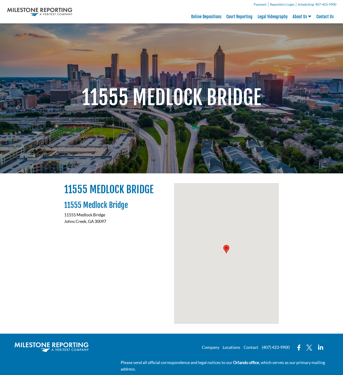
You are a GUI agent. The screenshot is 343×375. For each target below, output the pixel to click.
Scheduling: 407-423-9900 (317, 4)
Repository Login (283, 5)
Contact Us (325, 16)
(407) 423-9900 (276, 347)
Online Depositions (206, 16)
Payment (260, 5)
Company (210, 347)
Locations (231, 347)
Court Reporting (239, 16)
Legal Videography (273, 16)
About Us (300, 16)
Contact (251, 347)
